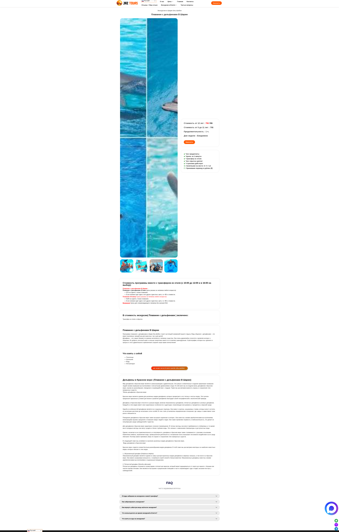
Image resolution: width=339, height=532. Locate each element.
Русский (32, 530)
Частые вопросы (187, 5)
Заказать (216, 3)
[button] (122, 266)
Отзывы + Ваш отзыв (149, 5)
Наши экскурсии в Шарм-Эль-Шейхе (170, 368)
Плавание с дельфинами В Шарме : (135, 288)
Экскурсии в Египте (168, 5)
